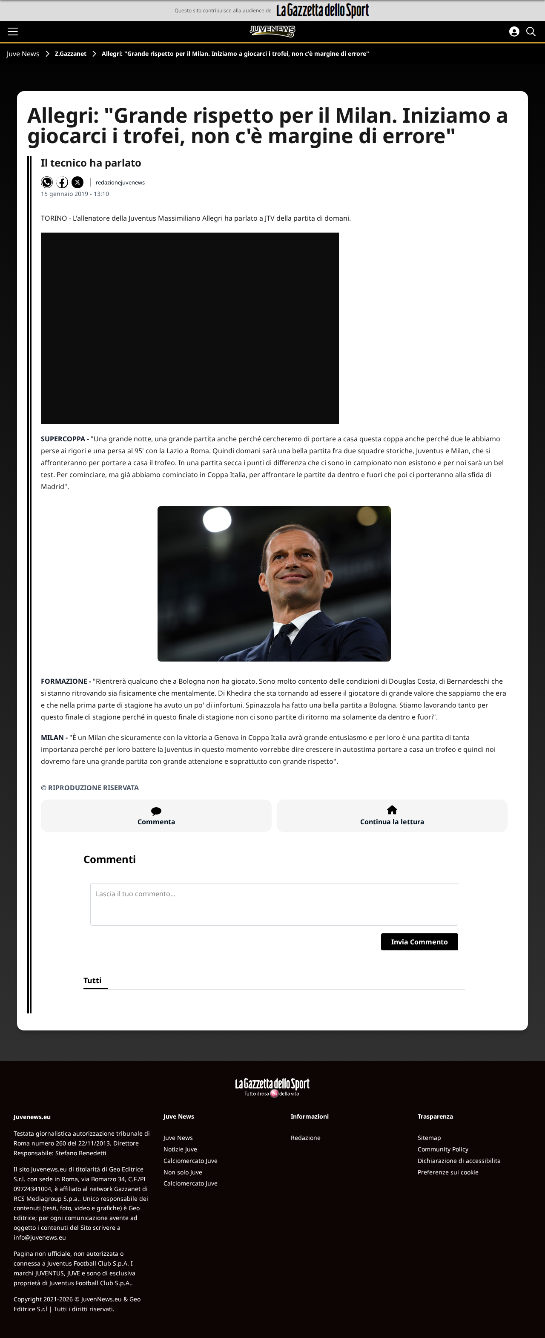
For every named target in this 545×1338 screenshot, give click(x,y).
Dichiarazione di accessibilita (459, 1161)
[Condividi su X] (77, 182)
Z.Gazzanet (70, 53)
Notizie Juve (180, 1149)
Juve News (23, 53)
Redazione (306, 1138)
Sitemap (429, 1138)
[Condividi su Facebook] (62, 182)
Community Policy (443, 1149)
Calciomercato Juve (191, 1161)
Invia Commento (419, 942)
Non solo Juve (183, 1172)
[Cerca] (532, 31)
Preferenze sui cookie (448, 1172)
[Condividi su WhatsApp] (47, 182)
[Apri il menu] (13, 31)
